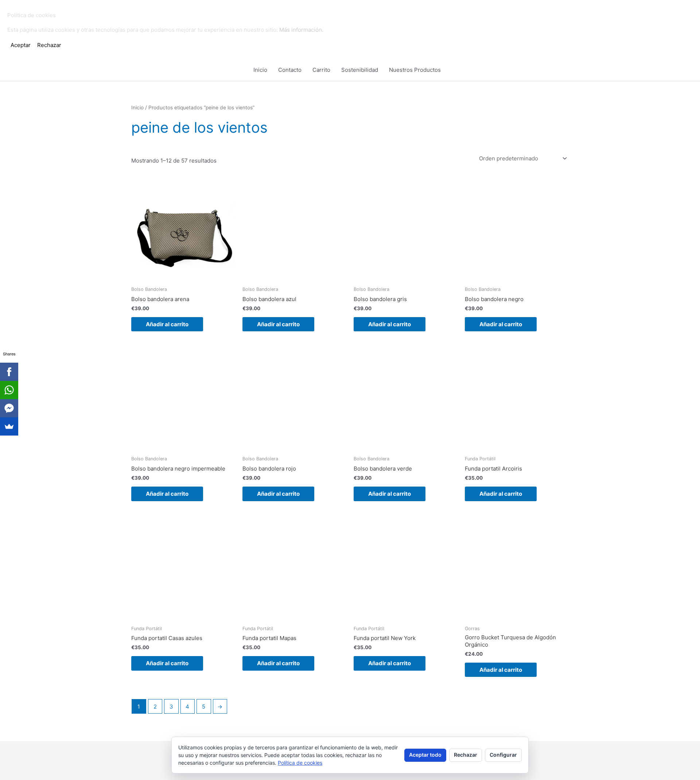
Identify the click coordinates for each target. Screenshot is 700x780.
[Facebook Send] (9, 408)
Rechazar (465, 755)
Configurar (503, 755)
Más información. (301, 29)
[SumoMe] (9, 426)
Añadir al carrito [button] (167, 324)
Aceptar (21, 45)
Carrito (321, 69)
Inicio (260, 69)
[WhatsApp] (9, 390)
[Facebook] (9, 372)
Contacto (290, 69)
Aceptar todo (425, 755)
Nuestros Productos (415, 69)
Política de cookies (300, 763)
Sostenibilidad (359, 69)
